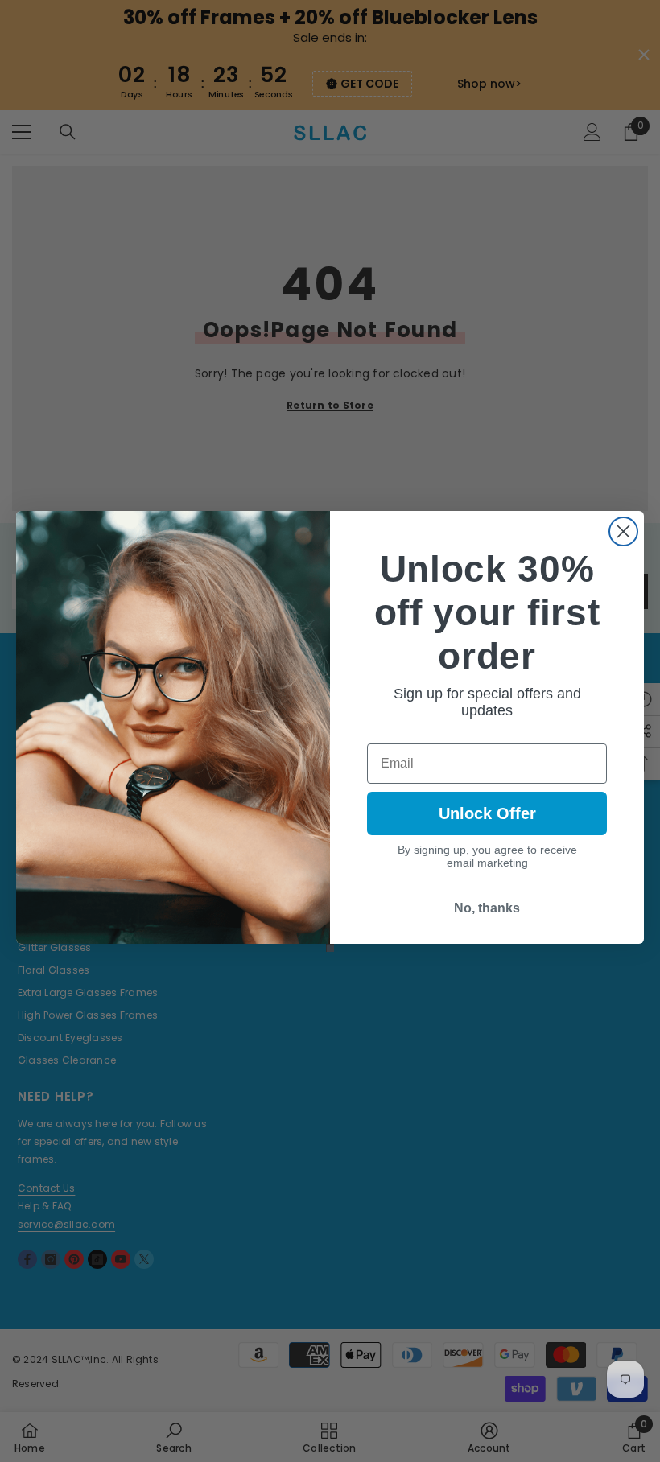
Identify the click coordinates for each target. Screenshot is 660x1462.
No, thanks (487, 908)
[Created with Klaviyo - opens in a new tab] (330, 948)
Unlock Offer (487, 813)
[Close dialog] (623, 531)
